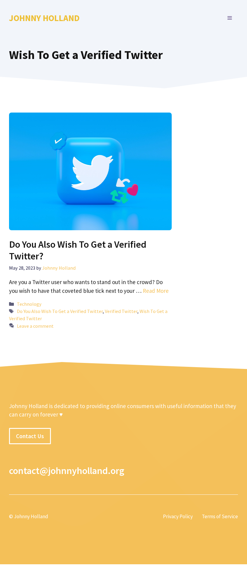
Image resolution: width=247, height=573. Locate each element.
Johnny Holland (44, 17)
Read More (156, 290)
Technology (29, 304)
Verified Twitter (121, 311)
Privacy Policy (178, 516)
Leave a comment (35, 326)
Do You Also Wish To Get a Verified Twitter (60, 311)
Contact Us (30, 436)
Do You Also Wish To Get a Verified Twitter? (77, 250)
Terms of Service (220, 516)
